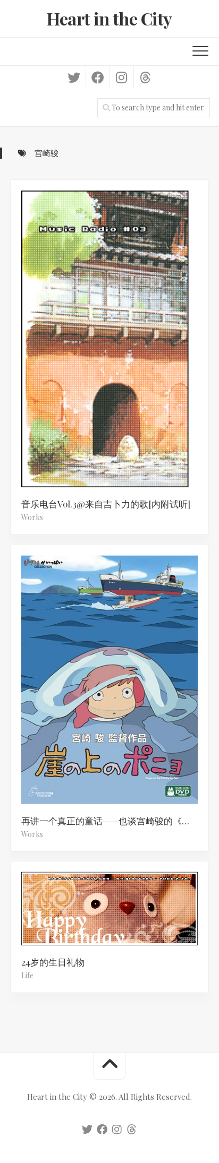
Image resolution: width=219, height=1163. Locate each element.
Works (32, 517)
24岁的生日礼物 (53, 962)
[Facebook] (98, 77)
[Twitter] (74, 77)
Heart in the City (109, 18)
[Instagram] (121, 77)
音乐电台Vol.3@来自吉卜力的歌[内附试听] (105, 504)
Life (27, 975)
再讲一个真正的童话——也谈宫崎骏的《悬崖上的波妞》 (114, 820)
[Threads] (145, 77)
